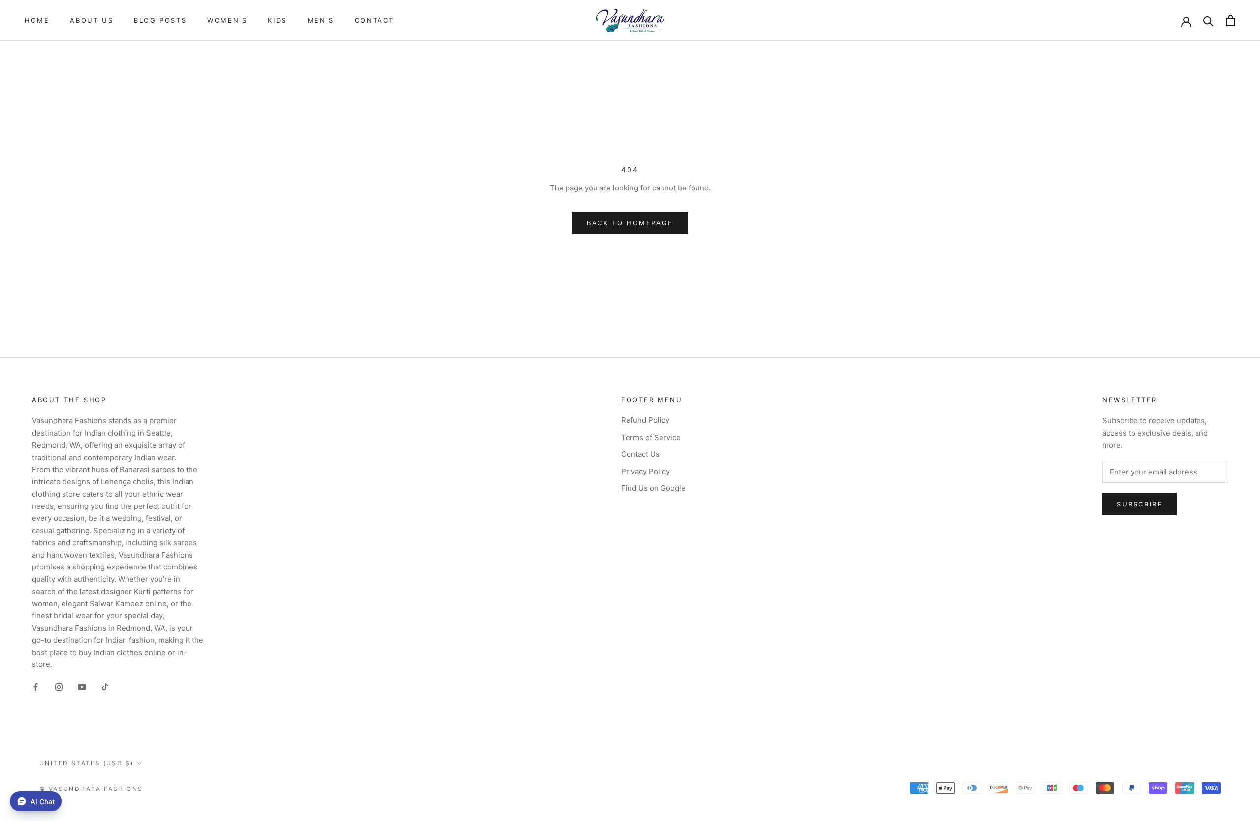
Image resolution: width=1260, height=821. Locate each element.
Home (37, 20)
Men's (321, 20)
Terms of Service (651, 437)
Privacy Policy (645, 471)
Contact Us (640, 454)
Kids (277, 20)
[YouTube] (82, 687)
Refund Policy (645, 420)
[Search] (1208, 20)
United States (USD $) (86, 763)
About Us (91, 20)
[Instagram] (59, 687)
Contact (374, 20)
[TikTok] (105, 687)
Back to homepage (630, 223)
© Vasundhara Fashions (91, 788)
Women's (227, 20)
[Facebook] (35, 687)
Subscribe (1140, 504)
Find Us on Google (653, 488)
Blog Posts (160, 20)
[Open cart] (1230, 20)
